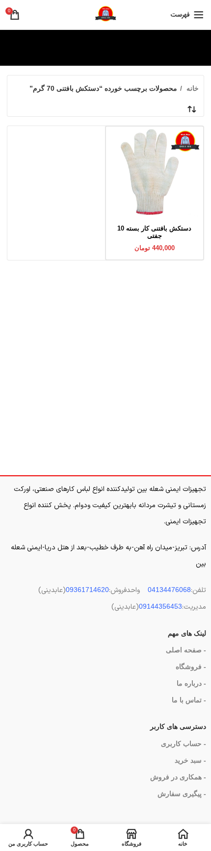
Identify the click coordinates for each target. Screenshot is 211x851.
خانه (192, 88)
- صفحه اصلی (186, 650)
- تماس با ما (189, 700)
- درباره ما (191, 683)
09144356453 (160, 606)
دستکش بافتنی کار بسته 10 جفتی (154, 232)
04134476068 (169, 589)
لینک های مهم (187, 633)
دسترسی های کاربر (178, 726)
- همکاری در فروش (178, 777)
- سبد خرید (190, 760)
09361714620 (87, 589)
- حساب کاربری (183, 744)
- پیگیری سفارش (182, 794)
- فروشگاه (191, 666)
